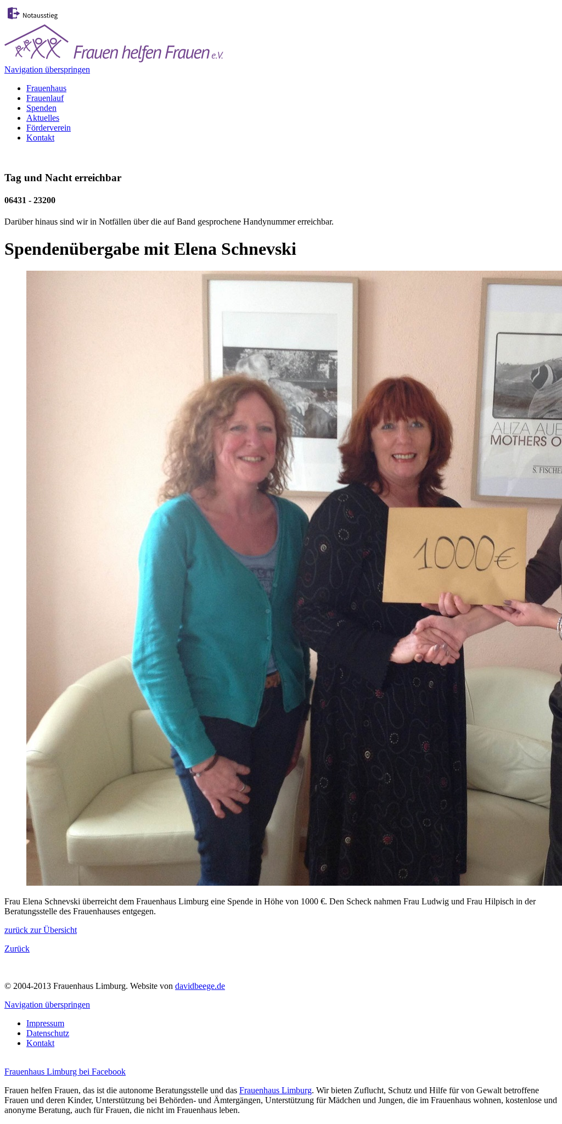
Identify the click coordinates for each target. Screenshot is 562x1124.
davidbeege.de (200, 986)
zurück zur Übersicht (40, 930)
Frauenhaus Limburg (275, 1090)
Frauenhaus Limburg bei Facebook (65, 1071)
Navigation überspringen (47, 69)
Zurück (17, 948)
